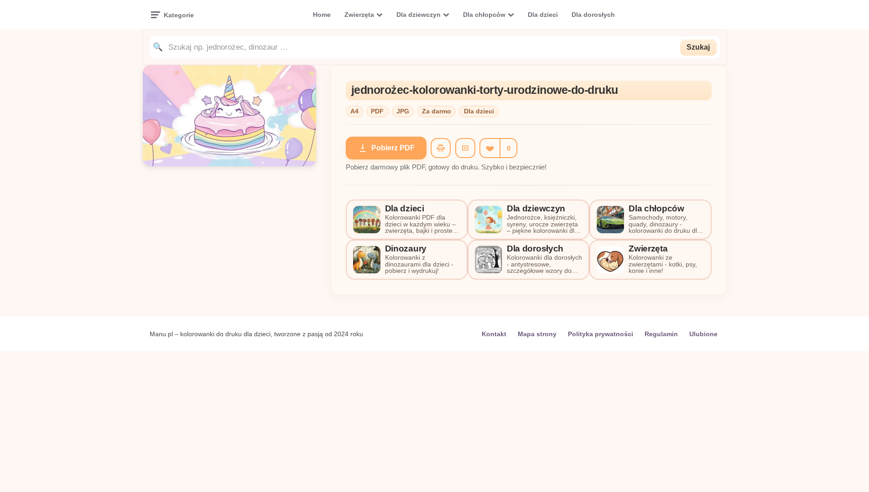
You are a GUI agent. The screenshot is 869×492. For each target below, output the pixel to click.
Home (322, 14)
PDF (377, 111)
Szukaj (698, 47)
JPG (402, 111)
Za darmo (436, 111)
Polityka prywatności (600, 334)
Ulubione (703, 334)
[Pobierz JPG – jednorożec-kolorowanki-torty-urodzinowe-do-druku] (465, 148)
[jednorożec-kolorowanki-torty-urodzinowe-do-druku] (229, 164)
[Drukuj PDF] (441, 148)
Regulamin (661, 334)
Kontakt (494, 334)
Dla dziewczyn (418, 14)
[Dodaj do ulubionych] (489, 148)
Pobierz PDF (393, 148)
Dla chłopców (484, 14)
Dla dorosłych (593, 14)
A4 (354, 111)
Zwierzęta (359, 14)
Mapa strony (537, 334)
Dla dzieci (543, 14)
